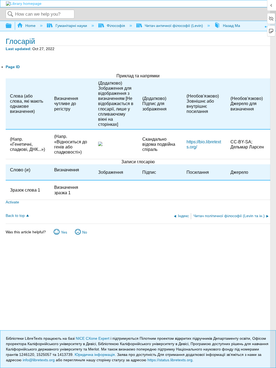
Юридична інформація (95, 354)
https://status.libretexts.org (169, 360)
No (84, 232)
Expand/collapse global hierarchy (12, 26)
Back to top (15, 216)
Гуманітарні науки (71, 25)
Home (30, 25)
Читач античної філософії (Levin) (174, 25)
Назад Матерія (236, 25)
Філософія (116, 25)
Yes (64, 232)
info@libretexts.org (39, 360)
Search (10, 14)
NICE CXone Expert (93, 338)
